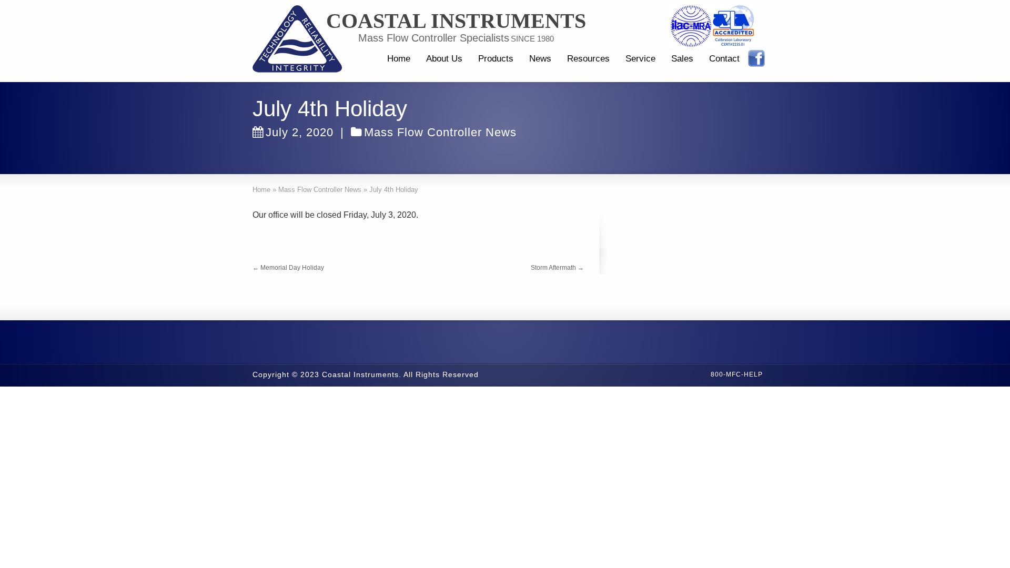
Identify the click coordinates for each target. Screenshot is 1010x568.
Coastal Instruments (456, 21)
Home (398, 59)
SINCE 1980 (532, 38)
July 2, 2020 (300, 132)
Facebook (756, 58)
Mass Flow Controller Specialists (433, 38)
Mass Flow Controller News (440, 132)
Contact (724, 59)
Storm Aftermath (557, 267)
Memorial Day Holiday (288, 267)
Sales (682, 59)
